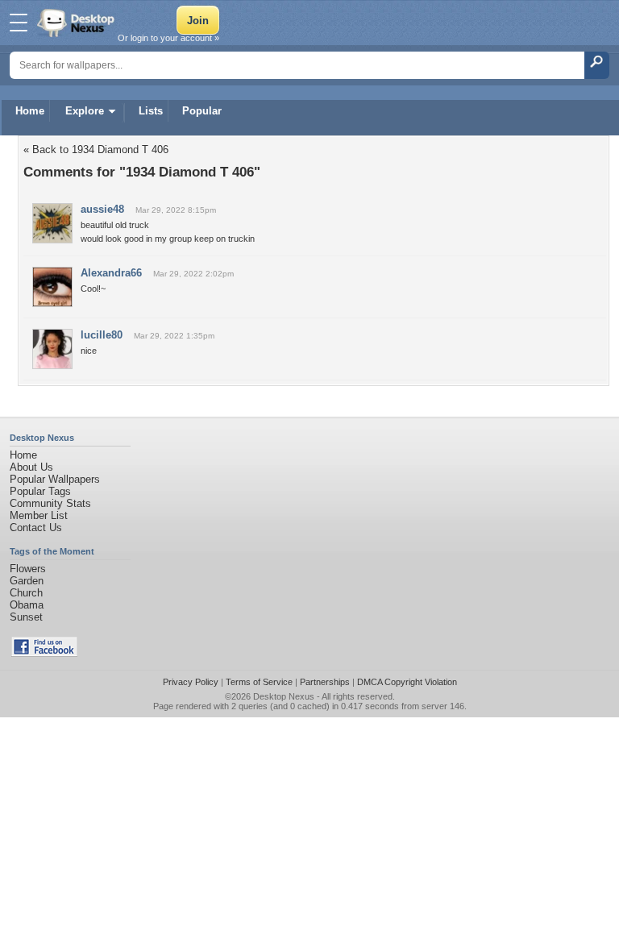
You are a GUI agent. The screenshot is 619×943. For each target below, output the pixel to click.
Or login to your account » (168, 38)
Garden (27, 581)
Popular (202, 111)
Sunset (26, 617)
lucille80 (102, 335)
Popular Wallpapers (55, 479)
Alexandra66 (111, 273)
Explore (84, 111)
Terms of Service (259, 682)
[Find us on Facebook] (44, 653)
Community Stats (50, 503)
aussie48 (102, 209)
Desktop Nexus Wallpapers (77, 22)
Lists (151, 111)
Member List (39, 515)
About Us (31, 467)
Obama (27, 605)
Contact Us (36, 527)
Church (26, 593)
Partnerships (325, 682)
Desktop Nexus (283, 696)
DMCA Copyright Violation (407, 682)
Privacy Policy (190, 682)
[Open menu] (18, 22)
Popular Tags (40, 491)
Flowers (28, 569)
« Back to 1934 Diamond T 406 (95, 149)
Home (29, 111)
